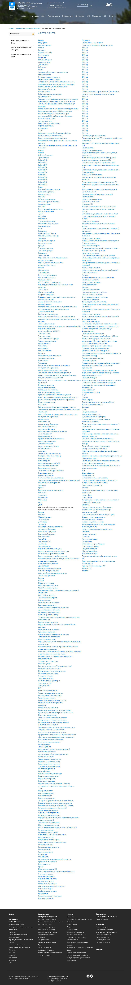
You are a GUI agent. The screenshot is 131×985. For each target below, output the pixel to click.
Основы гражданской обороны (48, 446)
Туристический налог (45, 121)
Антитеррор (42, 451)
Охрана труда (42, 346)
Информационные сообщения (48, 585)
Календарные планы (45, 243)
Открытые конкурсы (45, 796)
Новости (41, 153)
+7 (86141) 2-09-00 (55, 5)
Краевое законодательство (47, 605)
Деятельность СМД (44, 541)
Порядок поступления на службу (49, 761)
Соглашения (42, 404)
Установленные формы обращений (93, 544)
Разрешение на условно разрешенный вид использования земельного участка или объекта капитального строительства (101, 365)
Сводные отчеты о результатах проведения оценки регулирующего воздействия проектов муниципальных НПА (100, 164)
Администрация (54, 16)
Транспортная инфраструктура (48, 338)
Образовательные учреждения (48, 223)
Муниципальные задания (46, 241)
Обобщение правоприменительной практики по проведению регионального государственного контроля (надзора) (100, 441)
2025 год (85, 50)
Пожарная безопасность (46, 436)
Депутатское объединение (47, 529)
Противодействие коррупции (48, 622)
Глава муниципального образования (50, 896)
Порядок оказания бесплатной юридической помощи (99, 556)
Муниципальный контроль (90, 201)
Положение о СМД (44, 536)
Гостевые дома (43, 128)
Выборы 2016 (42, 177)
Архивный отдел (87, 387)
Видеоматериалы (44, 744)
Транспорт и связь (44, 333)
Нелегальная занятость (46, 385)
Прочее (40, 866)
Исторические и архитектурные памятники (52, 138)
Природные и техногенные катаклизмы (51, 439)
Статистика (85, 536)
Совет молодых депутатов (47, 531)
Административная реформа (47, 598)
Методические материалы (46, 402)
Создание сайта (13, 979)
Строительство (43, 348)
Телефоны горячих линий (46, 324)
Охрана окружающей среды (47, 341)
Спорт (40, 228)
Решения (41, 150)
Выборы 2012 (42, 184)
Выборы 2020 (42, 167)
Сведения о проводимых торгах (48, 840)
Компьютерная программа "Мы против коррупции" (55, 666)
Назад (40, 187)
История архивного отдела (91, 392)
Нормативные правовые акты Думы (50, 549)
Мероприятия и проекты (46, 583)
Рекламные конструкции (46, 798)
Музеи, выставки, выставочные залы (50, 135)
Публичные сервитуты (89, 377)
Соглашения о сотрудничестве (92, 485)
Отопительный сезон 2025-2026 (48, 331)
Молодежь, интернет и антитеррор (49, 456)
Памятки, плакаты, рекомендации (49, 742)
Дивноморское (43, 65)
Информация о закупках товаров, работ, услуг (97, 529)
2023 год (85, 55)
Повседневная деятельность (47, 468)
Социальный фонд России (46, 265)
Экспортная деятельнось (46, 358)
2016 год (85, 72)
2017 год (85, 69)
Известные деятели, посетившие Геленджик (52, 87)
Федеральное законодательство (48, 602)
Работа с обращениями (45, 155)
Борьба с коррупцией (45, 659)
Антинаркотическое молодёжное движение (52, 717)
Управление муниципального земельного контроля (99, 206)
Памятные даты (43, 55)
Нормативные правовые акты (48, 810)
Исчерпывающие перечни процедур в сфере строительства (101, 353)
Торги (40, 788)
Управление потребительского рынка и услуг (97, 329)
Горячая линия (43, 360)
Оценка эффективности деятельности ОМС (52, 700)
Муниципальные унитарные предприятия (52, 671)
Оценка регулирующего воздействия (94, 135)
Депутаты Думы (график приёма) (76, 937)
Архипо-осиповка (44, 62)
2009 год (85, 89)
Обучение (41, 197)
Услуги (84, 395)
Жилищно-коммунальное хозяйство (50, 302)
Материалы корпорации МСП (47, 869)
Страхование (42, 363)
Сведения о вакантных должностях (49, 759)
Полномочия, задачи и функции (48, 571)
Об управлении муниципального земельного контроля (100, 214)
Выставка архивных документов (92, 404)
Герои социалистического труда (48, 79)
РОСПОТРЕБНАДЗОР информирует (49, 282)
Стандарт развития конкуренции (49, 392)
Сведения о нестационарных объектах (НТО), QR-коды (55, 805)
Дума (43, 16)
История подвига (44, 461)
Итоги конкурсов (87, 563)
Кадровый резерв (44, 771)
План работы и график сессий (48, 563)
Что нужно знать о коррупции (48, 661)
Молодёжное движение (46, 211)
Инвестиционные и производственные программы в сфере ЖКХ (59, 326)
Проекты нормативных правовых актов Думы (53, 551)
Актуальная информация (46, 429)
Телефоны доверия (44, 747)
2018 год (85, 67)
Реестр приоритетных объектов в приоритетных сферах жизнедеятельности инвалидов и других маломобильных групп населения (59, 318)
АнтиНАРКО (42, 705)
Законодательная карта (89, 553)
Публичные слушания (89, 360)
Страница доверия (44, 226)
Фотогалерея (42, 495)
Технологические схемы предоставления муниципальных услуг (59, 617)
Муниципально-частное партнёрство (94, 417)
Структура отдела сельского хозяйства (95, 297)
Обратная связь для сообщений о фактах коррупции (55, 656)
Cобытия (41, 580)
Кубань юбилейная (44, 96)
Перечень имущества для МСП (48, 832)
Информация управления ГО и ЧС (49, 463)
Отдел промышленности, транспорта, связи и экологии (100, 326)
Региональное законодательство (49, 815)
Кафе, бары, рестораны (45, 126)
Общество (41, 206)
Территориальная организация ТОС (93, 566)
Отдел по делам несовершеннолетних (50, 263)
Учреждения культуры (45, 250)
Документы (80, 16)
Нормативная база (88, 148)
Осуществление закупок (46, 793)
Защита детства (43, 255)
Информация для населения (91, 238)
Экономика (42, 287)
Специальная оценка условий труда (50, 774)
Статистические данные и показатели (50, 693)
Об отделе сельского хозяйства (92, 294)
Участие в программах (45, 874)
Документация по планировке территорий (96, 351)
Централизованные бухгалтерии (49, 681)
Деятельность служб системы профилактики (53, 754)
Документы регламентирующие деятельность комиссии (56, 727)
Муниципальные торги (45, 791)
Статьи (84, 409)
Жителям (70, 914)
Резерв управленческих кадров (48, 776)
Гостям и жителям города (46, 118)
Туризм (40, 214)
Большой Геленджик (45, 60)
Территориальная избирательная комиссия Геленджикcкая (57, 145)
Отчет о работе (87, 497)
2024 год (85, 52)
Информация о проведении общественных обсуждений (100, 270)
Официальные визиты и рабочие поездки (51, 886)
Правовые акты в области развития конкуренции (54, 395)
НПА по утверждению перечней (48, 825)
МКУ (39, 688)
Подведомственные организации (49, 668)
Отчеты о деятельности (89, 243)
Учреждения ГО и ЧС (44, 683)
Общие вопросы (43, 857)
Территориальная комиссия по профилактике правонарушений (59, 480)
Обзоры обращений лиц (89, 551)
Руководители (67, 16)
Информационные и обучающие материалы (52, 431)
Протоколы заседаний (45, 852)
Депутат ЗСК (42, 522)
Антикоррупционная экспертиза (49, 637)
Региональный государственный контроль (96, 419)
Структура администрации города (49, 568)
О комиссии (42, 148)
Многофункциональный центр (48, 615)
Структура (41, 514)
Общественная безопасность (47, 426)
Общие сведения (43, 270)
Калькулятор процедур (89, 355)
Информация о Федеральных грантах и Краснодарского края (58, 109)
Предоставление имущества (47, 862)
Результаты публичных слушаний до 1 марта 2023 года (100, 336)
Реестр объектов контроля (90, 245)
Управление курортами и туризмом (93, 250)
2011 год (85, 84)
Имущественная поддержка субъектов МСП (52, 808)
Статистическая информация (47, 690)
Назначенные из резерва (46, 781)
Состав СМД (42, 539)
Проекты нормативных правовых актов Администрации (100, 91)
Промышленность (44, 343)
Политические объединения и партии (50, 209)
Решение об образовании (46, 534)
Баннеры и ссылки (44, 194)
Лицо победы (42, 544)
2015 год (85, 74)
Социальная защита (44, 280)
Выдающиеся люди (44, 74)
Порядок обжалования (89, 412)
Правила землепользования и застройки (95, 348)
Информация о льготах (46, 837)
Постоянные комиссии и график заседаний (52, 556)
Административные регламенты (49, 610)
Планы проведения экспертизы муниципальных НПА (99, 182)
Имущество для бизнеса (46, 830)
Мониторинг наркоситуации (47, 715)
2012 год (85, 82)
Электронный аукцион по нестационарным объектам (55, 800)
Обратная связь (43, 419)
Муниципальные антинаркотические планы (52, 720)
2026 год (85, 47)
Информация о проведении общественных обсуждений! (100, 241)
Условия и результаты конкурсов (49, 766)
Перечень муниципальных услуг (48, 612)
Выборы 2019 (42, 170)
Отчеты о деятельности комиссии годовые (52, 732)
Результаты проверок (45, 888)
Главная (23, 16)
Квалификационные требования (49, 764)
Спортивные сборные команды (48, 236)
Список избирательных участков (49, 189)
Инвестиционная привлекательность (50, 490)
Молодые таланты (44, 91)
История (41, 47)
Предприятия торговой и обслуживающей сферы (54, 133)
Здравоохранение (72, 924)
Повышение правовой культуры (48, 201)
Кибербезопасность (44, 448)
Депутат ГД (42, 524)
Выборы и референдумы (46, 192)
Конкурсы (41, 353)
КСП (88, 16)
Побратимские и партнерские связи (50, 94)
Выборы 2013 (42, 182)
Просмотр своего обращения (104, 929)
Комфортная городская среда (48, 314)
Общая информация (44, 45)
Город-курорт (34, 16)
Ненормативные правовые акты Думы (51, 553)
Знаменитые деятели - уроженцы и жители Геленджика (56, 84)
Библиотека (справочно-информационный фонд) (98, 402)
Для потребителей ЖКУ (46, 311)
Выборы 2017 (42, 175)
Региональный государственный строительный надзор (100, 248)
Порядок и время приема (90, 546)
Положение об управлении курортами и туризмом (98, 255)
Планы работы (86, 495)
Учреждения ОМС (44, 686)
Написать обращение (89, 534)
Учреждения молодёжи (45, 678)
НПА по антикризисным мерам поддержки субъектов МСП (57, 827)
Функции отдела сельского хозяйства (94, 302)
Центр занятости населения (47, 275)
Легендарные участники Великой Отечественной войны (56, 82)
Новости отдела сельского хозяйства (94, 292)
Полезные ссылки (44, 421)
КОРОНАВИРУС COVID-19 (46, 595)
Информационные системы (47, 884)
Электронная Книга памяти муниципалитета (53, 72)
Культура (41, 245)
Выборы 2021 (42, 165)
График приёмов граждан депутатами (50, 527)
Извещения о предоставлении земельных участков (55, 803)
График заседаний (44, 849)
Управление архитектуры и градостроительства (98, 277)
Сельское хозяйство (45, 351)
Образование (42, 219)
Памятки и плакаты (44, 458)
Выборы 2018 (42, 172)
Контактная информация (46, 769)
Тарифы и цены (43, 289)
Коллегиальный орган (45, 844)
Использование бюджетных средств (50, 695)
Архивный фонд (87, 399)
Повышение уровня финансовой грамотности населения (57, 297)
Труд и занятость (44, 272)
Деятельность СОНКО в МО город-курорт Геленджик (55, 116)
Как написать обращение (90, 539)
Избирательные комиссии (46, 199)
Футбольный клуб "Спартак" (47, 233)
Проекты (41, 487)
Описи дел (85, 407)
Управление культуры (45, 248)
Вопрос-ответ (42, 854)
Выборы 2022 (42, 162)
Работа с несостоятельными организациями (52, 370)
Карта (40, 502)
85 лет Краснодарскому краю (48, 588)
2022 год (85, 57)
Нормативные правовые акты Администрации (97, 45)
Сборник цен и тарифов (46, 292)
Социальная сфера (44, 204)
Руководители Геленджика (47, 89)
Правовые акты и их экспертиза (92, 43)
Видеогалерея (42, 497)
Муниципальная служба (46, 756)
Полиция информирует (46, 475)
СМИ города (42, 492)
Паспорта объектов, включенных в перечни (52, 835)
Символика (42, 57)
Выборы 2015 (42, 179)
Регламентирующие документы (48, 847)
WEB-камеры (42, 500)
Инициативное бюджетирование (49, 483)
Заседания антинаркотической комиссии (51, 730)
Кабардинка (42, 67)
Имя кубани (42, 216)
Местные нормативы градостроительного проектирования (101, 380)
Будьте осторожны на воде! (47, 441)
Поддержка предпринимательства (49, 355)
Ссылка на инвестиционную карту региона (52, 842)
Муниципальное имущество (91, 414)
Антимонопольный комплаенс (48, 424)
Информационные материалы (48, 390)
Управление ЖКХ (87, 204)
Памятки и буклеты (44, 664)
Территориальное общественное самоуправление (98, 561)
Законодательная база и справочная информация (54, 373)
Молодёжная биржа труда (46, 277)
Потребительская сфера (46, 299)
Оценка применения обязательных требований (97, 194)
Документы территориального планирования (97, 346)
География (41, 50)
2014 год (85, 77)
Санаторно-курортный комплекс (49, 123)
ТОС (104, 16)
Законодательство (44, 600)
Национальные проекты (46, 881)
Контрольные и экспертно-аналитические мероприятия (100, 500)
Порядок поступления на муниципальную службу (98, 514)
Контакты (112, 16)
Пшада (40, 69)
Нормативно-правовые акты (47, 879)
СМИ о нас (12, 953)
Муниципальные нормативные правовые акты (53, 607)
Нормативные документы (46, 329)
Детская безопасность (45, 443)
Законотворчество (44, 546)
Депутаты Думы (43, 519)
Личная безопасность (45, 434)
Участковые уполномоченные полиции (51, 478)
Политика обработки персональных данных (52, 573)
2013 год (85, 79)
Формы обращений (88, 331)
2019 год (85, 65)
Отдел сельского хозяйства (91, 289)
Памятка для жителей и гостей (48, 465)
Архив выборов (43, 157)
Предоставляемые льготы (47, 698)
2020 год (85, 62)
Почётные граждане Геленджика (49, 77)
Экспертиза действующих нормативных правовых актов (100, 170)
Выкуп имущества (44, 864)
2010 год (85, 87)
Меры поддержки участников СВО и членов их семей (55, 285)
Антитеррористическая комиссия (49, 453)
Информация (42, 231)
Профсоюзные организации (47, 891)
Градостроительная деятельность (93, 333)
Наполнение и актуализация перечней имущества (54, 859)
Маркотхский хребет (45, 52)
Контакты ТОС (86, 568)
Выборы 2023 (42, 160)
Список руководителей (45, 898)
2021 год (85, 60)
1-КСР (40, 131)
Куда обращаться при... (45, 473)
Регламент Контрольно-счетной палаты (95, 478)
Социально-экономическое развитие (50, 703)
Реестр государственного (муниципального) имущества (56, 871)
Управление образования (46, 221)
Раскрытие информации (46, 294)
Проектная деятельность (46, 876)
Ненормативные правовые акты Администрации (98, 94)
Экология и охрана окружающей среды (51, 470)
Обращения (96, 16)
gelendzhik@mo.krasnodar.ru (57, 7)
